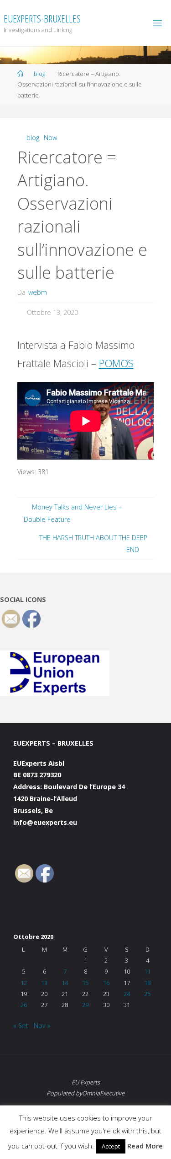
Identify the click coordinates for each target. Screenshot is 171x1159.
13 (44, 983)
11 (147, 971)
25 (147, 994)
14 (65, 983)
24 (127, 994)
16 (106, 983)
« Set (20, 1025)
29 (85, 1005)
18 (147, 983)
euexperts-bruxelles (42, 18)
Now (50, 137)
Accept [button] (111, 1146)
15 (85, 983)
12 (24, 983)
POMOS (116, 363)
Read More (145, 1145)
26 (24, 1005)
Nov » (42, 1025)
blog (39, 74)
